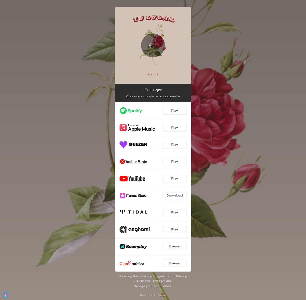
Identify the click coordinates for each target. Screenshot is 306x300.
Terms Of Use (161, 281)
